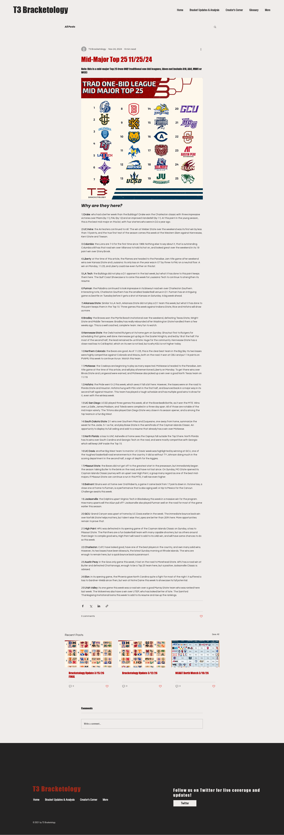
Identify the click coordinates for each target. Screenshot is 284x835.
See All (215, 634)
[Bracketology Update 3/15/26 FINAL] (89, 653)
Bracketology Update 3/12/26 (139, 673)
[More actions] (201, 49)
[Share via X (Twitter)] (90, 606)
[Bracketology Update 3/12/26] (142, 653)
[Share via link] (106, 606)
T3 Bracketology (40, 10)
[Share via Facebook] (82, 606)
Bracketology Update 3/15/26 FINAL (86, 674)
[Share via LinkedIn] (98, 606)
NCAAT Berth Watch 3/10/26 (192, 673)
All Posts (70, 26)
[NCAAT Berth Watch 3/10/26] (195, 653)
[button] (215, 26)
